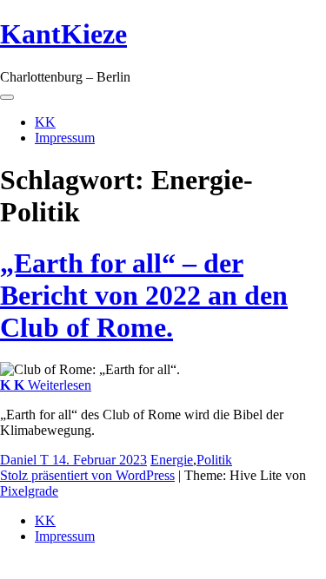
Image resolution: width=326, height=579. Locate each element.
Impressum (65, 137)
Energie (171, 459)
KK (45, 122)
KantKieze (63, 33)
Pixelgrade (29, 491)
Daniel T (26, 459)
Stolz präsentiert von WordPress (87, 475)
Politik (214, 459)
